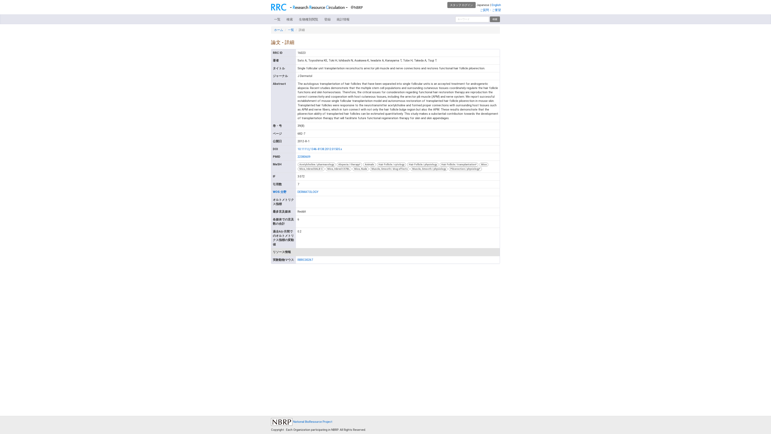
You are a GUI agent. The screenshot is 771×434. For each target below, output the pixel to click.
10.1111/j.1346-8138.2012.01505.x (320, 149)
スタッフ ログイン (461, 5)
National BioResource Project (312, 422)
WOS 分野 (280, 192)
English (496, 5)
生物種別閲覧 (308, 19)
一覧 (277, 19)
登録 (327, 19)
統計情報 (343, 19)
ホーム (278, 30)
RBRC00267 (305, 260)
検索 (290, 19)
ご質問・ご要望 (490, 10)
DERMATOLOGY (308, 192)
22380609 (304, 157)
